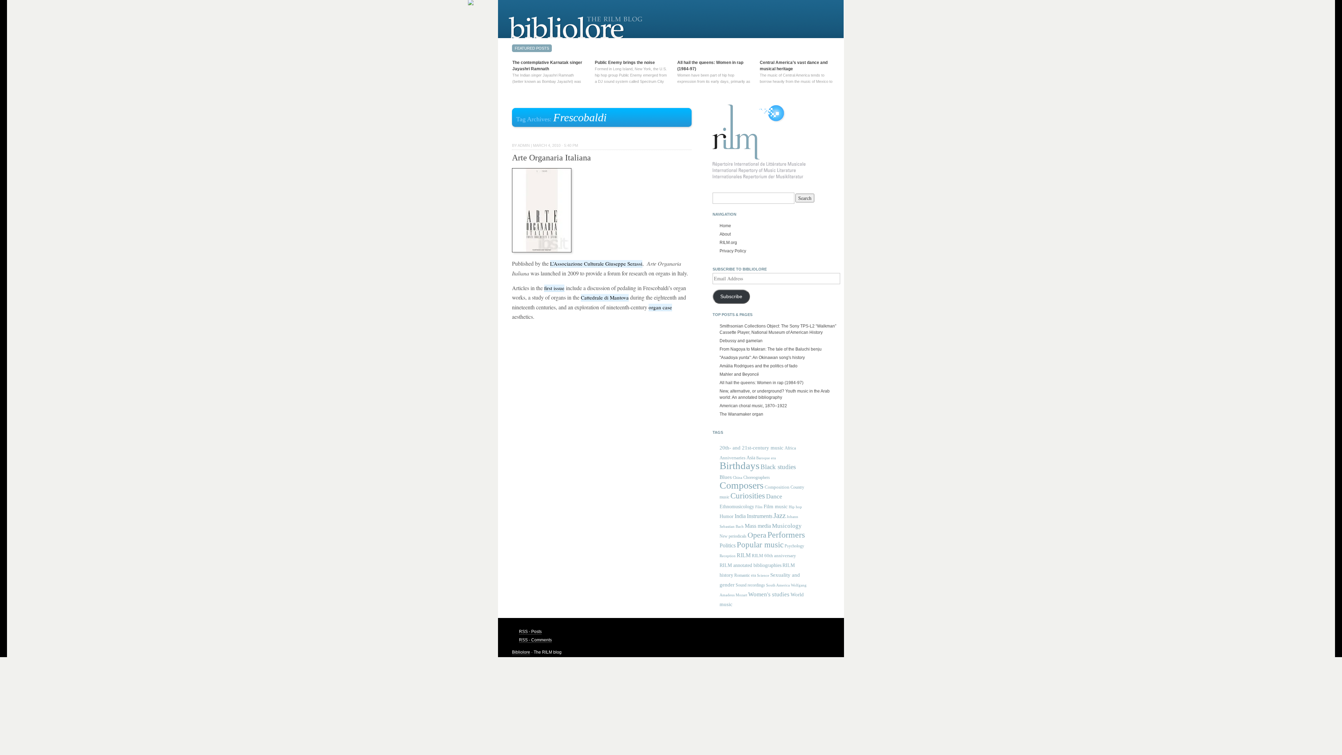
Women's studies (768, 594)
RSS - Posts (530, 631)
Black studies (778, 466)
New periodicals (733, 536)
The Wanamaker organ (741, 414)
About (725, 234)
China (737, 478)
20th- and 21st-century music (752, 448)
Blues (726, 477)
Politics (728, 545)
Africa (790, 448)
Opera (757, 535)
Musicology (787, 526)
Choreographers (756, 477)
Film (759, 507)
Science (763, 575)
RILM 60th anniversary (774, 555)
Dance (774, 496)
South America (778, 585)
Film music (776, 506)
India (740, 516)
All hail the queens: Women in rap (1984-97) (761, 382)
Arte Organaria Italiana (551, 157)
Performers (786, 534)
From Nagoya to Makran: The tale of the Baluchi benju (771, 349)
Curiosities (747, 495)
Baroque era (766, 458)
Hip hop (795, 507)
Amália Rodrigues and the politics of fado (759, 366)
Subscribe (731, 296)
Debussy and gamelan (741, 340)
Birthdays (739, 465)
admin (524, 145)
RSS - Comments (535, 640)
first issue (554, 288)
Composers (742, 485)
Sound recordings (750, 585)
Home (725, 225)
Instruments (759, 516)
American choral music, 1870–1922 (753, 405)
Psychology (794, 546)
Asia (750, 457)
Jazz (779, 515)
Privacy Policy (733, 251)
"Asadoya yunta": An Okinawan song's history (762, 357)
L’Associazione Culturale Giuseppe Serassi (596, 263)
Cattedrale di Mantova (605, 297)
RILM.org (728, 242)
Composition (777, 487)
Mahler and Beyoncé (739, 374)
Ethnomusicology (737, 506)
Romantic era (745, 575)
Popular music (760, 544)
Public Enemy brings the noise (625, 62)
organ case (660, 307)
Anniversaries (732, 457)
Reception (728, 556)
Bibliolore (521, 652)
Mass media (758, 526)
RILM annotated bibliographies (750, 565)
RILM (744, 555)
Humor (727, 516)
